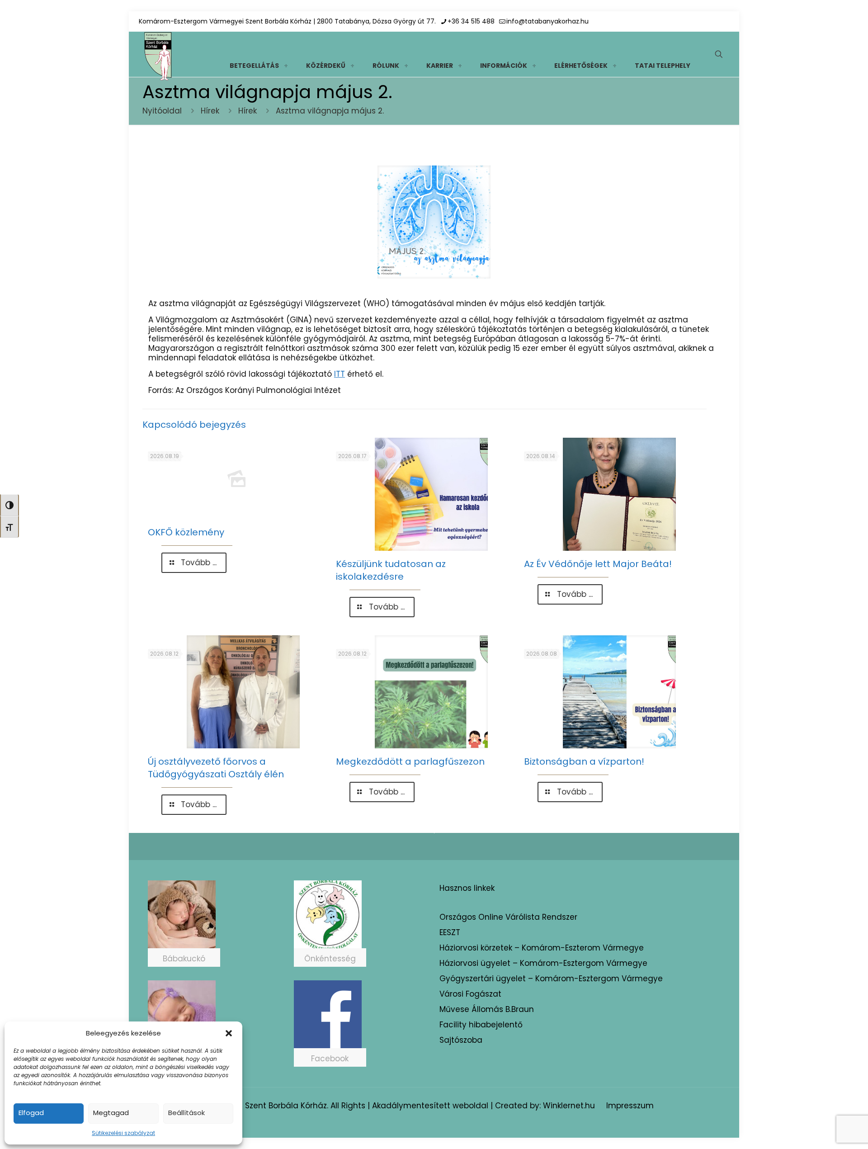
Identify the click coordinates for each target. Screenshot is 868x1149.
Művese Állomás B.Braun (486, 1009)
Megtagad (111, 1112)
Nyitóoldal (162, 110)
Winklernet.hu (569, 1105)
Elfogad (31, 1112)
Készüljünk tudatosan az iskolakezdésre (391, 570)
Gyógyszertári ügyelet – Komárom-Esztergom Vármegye (551, 978)
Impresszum (630, 1105)
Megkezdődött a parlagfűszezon (410, 761)
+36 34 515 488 (471, 21)
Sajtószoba (460, 1040)
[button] (228, 1033)
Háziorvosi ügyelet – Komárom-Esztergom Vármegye (543, 963)
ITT (339, 374)
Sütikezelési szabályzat (123, 1133)
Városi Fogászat (470, 993)
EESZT (449, 932)
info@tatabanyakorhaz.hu (547, 21)
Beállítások (186, 1112)
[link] (285, 65)
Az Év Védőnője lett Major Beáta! (598, 564)
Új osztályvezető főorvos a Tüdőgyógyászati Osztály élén (216, 767)
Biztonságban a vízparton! (584, 761)
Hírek (210, 110)
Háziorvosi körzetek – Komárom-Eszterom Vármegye (541, 947)
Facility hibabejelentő (481, 1024)
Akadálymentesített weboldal (430, 1105)
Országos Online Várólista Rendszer (508, 917)
